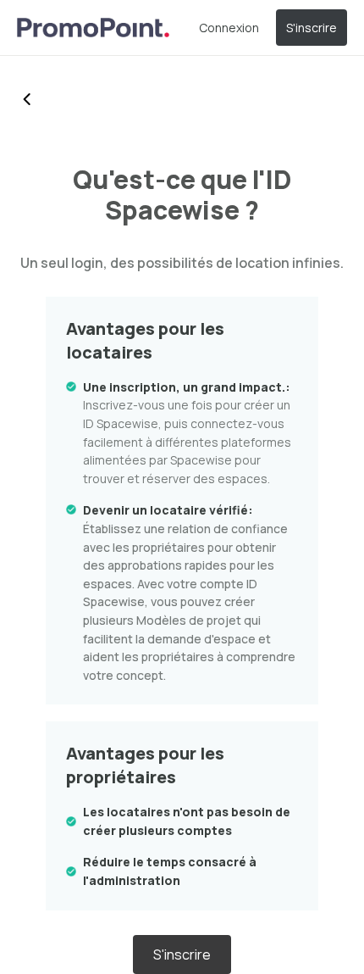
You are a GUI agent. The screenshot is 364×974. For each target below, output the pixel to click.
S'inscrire (311, 27)
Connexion (229, 27)
